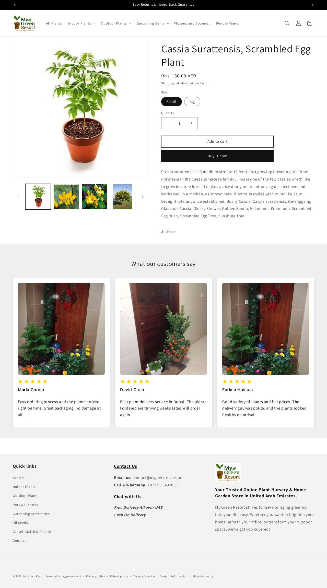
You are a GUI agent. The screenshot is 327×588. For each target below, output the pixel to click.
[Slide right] (142, 196)
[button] (81, 23)
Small (172, 101)
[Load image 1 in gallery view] (38, 196)
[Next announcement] (312, 5)
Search (18, 477)
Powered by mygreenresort (63, 576)
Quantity (167, 113)
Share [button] (171, 231)
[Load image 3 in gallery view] (94, 196)
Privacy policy (95, 576)
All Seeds (20, 522)
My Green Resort (34, 576)
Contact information (174, 576)
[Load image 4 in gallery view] (122, 196)
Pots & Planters (25, 504)
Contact (19, 540)
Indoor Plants (24, 486)
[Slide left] (18, 196)
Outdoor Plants (25, 495)
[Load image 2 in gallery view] (66, 196)
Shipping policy (203, 576)
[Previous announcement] (14, 5)
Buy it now (217, 155)
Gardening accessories (31, 513)
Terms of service (144, 576)
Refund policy (119, 576)
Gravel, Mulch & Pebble (32, 531)
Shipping (167, 83)
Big (192, 101)
